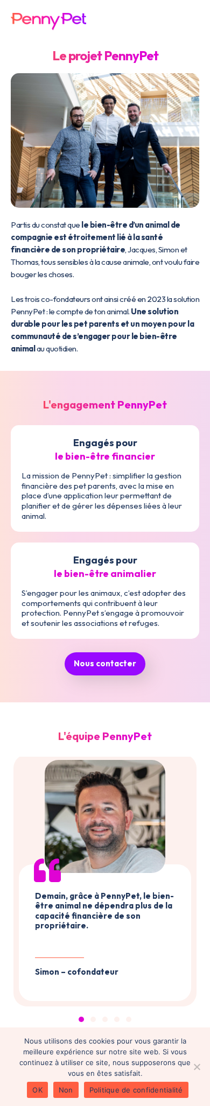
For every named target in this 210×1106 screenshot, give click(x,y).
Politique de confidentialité (136, 1090)
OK (37, 1090)
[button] (81, 1019)
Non (66, 1090)
